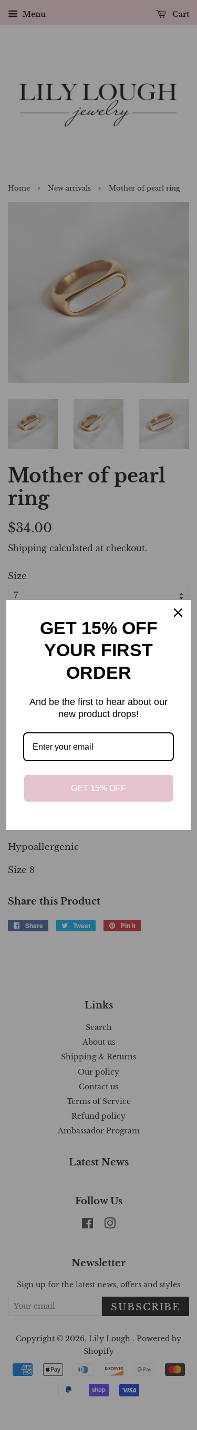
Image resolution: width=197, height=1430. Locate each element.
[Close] (178, 612)
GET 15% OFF (98, 788)
